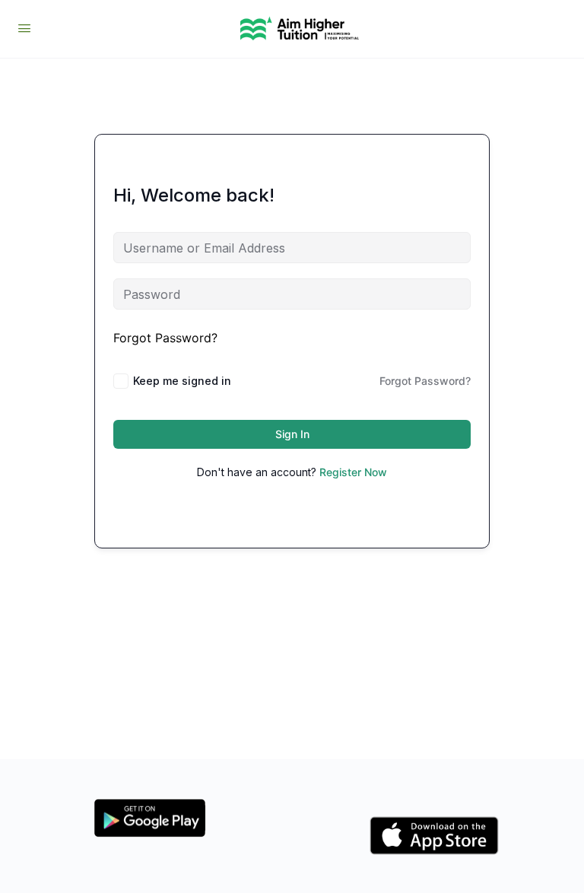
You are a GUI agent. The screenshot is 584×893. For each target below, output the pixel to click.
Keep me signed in (182, 380)
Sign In (292, 433)
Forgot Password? (165, 337)
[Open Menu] (24, 28)
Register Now (353, 472)
